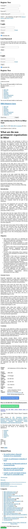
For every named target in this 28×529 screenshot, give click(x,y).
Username (3, 5)
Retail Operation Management (14, 422)
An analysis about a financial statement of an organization (12, 455)
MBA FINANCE (8, 494)
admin (2, 126)
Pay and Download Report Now (9, 398)
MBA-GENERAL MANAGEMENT (13, 508)
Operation (6, 92)
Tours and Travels (17, 418)
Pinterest (6, 434)
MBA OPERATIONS (9, 499)
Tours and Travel (8, 96)
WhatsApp (6, 435)
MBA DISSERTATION (9, 493)
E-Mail (2, 8)
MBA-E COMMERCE (9, 506)
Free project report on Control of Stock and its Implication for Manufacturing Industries (11, 484)
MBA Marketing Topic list (10, 498)
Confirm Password (5, 14)
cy (19, 522)
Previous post (4, 477)
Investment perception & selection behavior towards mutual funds (14, 469)
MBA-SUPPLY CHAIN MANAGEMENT (14, 517)
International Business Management (11, 421)
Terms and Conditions (7, 522)
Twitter (5, 431)
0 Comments (19, 126)
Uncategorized (7, 520)
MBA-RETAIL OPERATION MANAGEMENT (15, 514)
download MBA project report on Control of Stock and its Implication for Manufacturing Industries (13, 482)
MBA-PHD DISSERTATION (11, 513)
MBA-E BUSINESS (9, 505)
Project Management (8, 95)
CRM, (24, 418)
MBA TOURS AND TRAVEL (11, 504)
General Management (11, 420)
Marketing (6, 94)
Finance (5, 91)
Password (3, 11)
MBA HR (6, 89)
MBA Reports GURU (13, 486)
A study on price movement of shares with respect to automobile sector (15, 473)
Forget (16, 30)
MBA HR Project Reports (5, 486)
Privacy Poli (16, 522)
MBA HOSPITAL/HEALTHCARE (12, 495)
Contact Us (6, 98)
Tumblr (5, 433)
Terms (2, 16)
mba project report (8, 502)
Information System (22, 420)
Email (5, 437)
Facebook (6, 430)
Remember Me (5, 35)
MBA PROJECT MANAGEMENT (12, 501)
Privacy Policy (9, 18)
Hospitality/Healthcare (6, 418)
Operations (18, 417)
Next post (3, 480)
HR (13, 417)
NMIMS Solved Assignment (10, 518)
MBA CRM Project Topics (10, 491)
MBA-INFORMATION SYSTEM (12, 509)
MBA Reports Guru (8, 104)
